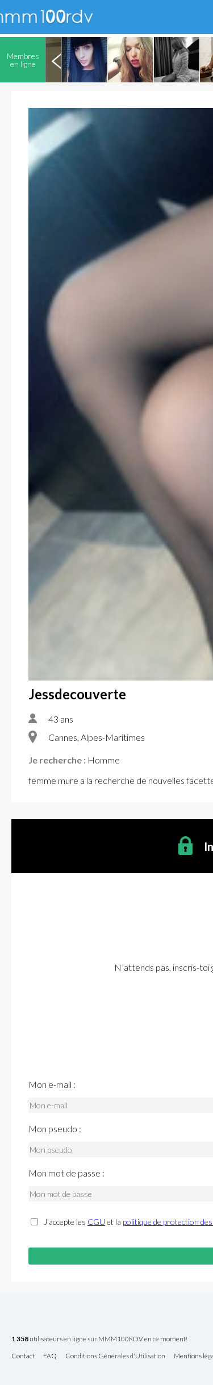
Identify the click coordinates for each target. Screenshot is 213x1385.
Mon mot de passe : (66, 1173)
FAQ (50, 1356)
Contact (23, 1356)
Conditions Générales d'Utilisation (115, 1356)
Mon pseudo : (54, 1128)
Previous (56, 59)
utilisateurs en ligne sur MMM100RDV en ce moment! (99, 1339)
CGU (96, 1222)
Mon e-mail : (52, 1084)
